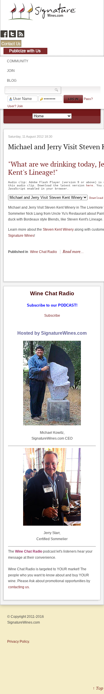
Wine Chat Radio (43, 252)
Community (17, 61)
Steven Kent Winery (58, 229)
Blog (11, 81)
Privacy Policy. (18, 642)
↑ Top (98, 688)
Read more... (73, 251)
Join (11, 71)
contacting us (18, 587)
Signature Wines (21, 236)
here (89, 185)
